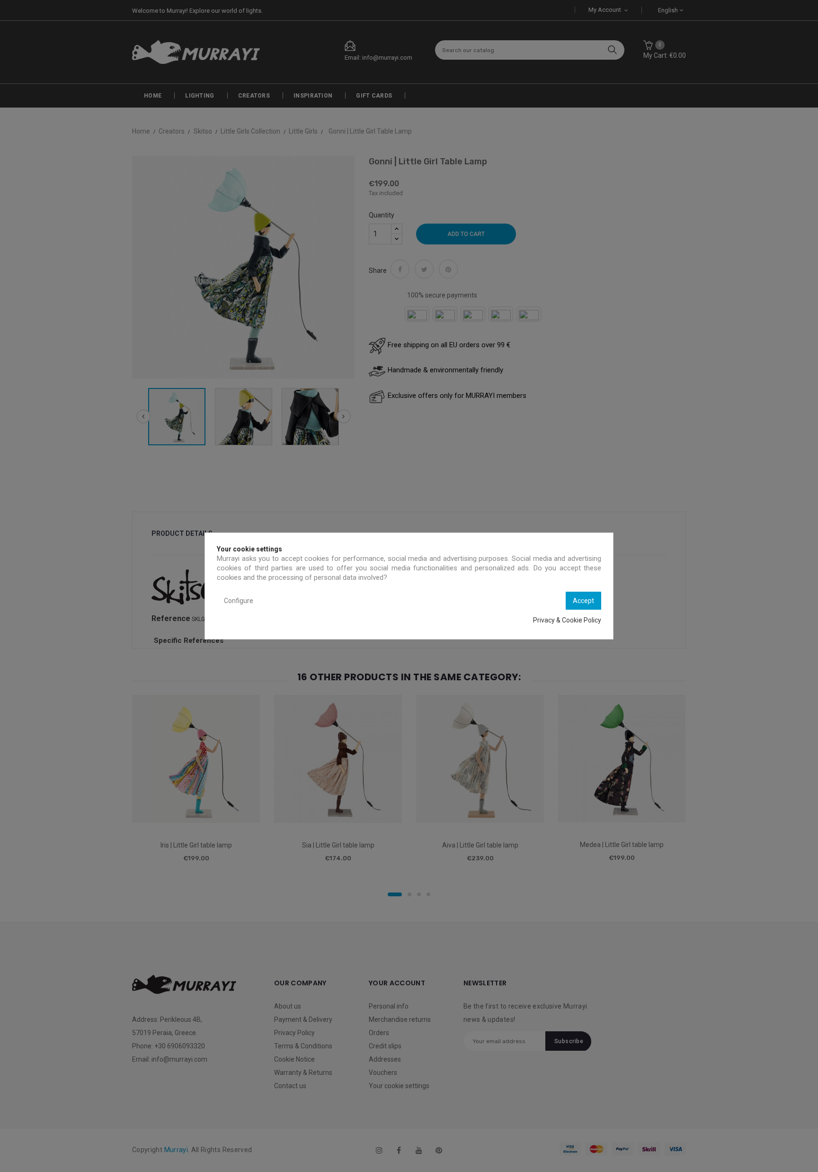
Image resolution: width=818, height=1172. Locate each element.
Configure (238, 600)
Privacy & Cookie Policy (567, 620)
